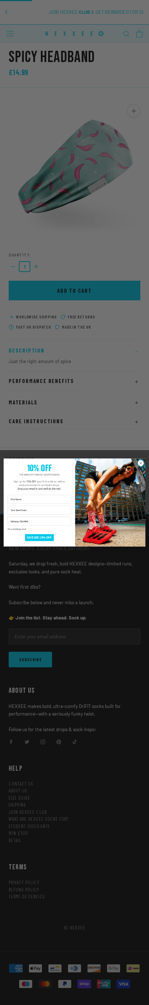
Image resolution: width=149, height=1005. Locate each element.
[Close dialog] (140, 463)
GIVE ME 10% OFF (39, 537)
